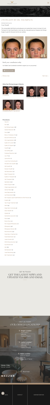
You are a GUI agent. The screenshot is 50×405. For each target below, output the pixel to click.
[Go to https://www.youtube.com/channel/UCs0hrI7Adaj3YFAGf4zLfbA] (6, 376)
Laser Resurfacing (9, 252)
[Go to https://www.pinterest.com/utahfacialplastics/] (11, 376)
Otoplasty (6, 95)
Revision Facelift (8, 169)
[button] (9, 70)
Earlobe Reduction (9, 129)
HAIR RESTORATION (39, 394)
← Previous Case (5, 75)
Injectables (7, 182)
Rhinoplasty (7, 226)
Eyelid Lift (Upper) (9, 145)
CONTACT (20, 394)
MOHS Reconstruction (10, 242)
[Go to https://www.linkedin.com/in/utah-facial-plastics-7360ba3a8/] (13, 376)
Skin (6, 247)
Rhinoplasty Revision (10, 229)
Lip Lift (6, 155)
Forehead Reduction (9, 153)
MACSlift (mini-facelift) (10, 163)
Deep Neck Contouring (10, 208)
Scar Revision (8, 244)
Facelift (6, 148)
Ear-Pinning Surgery (9, 127)
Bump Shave (8, 221)
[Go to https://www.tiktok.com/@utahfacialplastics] (9, 376)
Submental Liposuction (10, 216)
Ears (6, 124)
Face (6, 132)
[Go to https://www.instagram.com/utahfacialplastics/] (2, 376)
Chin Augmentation (9, 140)
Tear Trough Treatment (10, 202)
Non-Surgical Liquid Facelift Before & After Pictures (17, 197)
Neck (6, 205)
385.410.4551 (26, 371)
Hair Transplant (8, 179)
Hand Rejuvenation (9, 192)
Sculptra (7, 200)
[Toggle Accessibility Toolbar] (2, 393)
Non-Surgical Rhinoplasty (11, 223)
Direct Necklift (8, 210)
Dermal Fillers (8, 189)
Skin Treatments (8, 255)
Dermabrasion (8, 249)
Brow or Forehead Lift (10, 135)
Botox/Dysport (8, 184)
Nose (6, 218)
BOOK (6, 394)
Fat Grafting (7, 150)
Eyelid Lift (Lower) (9, 142)
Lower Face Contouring (10, 161)
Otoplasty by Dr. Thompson (17, 20)
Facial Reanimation (9, 236)
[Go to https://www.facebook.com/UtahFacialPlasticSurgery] (4, 376)
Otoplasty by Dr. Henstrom (35, 97)
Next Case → (45, 75)
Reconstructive (8, 231)
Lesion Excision (8, 239)
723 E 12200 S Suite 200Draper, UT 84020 (26, 334)
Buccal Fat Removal (9, 137)
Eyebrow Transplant (9, 176)
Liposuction (7, 158)
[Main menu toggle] (48, 3)
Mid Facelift (7, 166)
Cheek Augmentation (10, 187)
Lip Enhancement (9, 195)
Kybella (6, 213)
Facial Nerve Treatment (10, 234)
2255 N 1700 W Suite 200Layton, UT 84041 (26, 345)
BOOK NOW (9, 70)
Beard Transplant (9, 174)
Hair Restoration (8, 171)
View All (6, 122)
